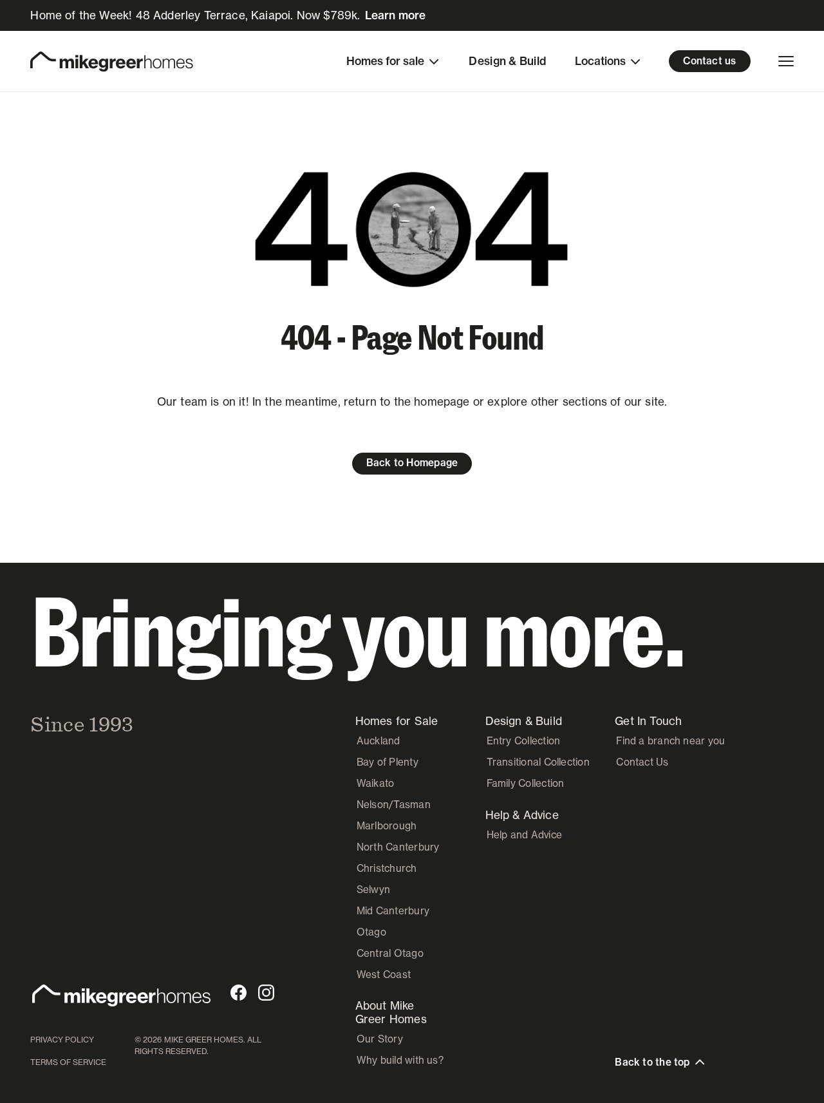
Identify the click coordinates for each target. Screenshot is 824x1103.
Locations (600, 61)
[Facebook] (238, 993)
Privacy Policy (62, 1039)
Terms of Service (68, 1062)
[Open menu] (786, 61)
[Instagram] (266, 993)
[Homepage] (111, 61)
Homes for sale (385, 61)
